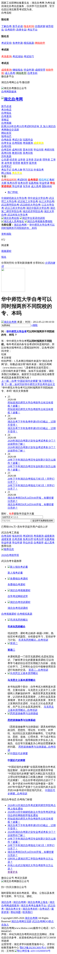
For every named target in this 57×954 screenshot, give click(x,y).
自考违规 (17, 539)
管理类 (16, 163)
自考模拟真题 (24, 614)
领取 (34, 325)
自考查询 (6, 116)
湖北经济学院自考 (33, 211)
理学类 (46, 159)
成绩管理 (40, 69)
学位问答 (39, 149)
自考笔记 (6, 166)
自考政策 (6, 139)
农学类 (8, 163)
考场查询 (6, 56)
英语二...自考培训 (38, 670)
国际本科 (47, 186)
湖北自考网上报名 (38, 902)
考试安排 (6, 43)
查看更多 (13, 872)
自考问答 (6, 146)
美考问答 (28, 153)
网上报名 (6, 173)
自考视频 (6, 123)
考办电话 (6, 109)
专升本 (26, 186)
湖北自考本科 (30, 908)
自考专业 (6, 143)
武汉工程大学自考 (15, 208)
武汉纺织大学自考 (30, 204)
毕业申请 (29, 69)
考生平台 (32, 29)
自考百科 (6, 149)
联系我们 (27, 912)
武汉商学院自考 (10, 204)
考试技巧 (29, 56)
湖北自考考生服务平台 (34, 905)
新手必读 (18, 26)
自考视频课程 (8, 614)
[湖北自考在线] (10, 218)
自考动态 (44, 908)
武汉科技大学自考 (17, 214)
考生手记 (6, 169)
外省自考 (39, 169)
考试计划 (17, 139)
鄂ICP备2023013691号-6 (33, 947)
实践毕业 (28, 139)
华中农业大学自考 (38, 198)
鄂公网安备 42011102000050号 (34, 951)
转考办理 (23, 183)
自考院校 (17, 143)
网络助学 (40, 43)
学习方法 (28, 169)
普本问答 (28, 149)
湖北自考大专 (13, 908)
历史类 (38, 159)
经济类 (13, 159)
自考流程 (6, 536)
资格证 (5, 119)
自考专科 (32, 73)
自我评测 (40, 26)
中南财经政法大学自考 (14, 198)
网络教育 (21, 73)
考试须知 (18, 56)
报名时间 (29, 26)
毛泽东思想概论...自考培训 (33, 640)
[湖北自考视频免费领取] (39, 221)
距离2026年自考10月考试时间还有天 (22, 126)
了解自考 (6, 26)
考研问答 (49, 149)
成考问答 (17, 149)
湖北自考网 (20, 224)
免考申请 (18, 43)
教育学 (24, 163)
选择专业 (21, 29)
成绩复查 (6, 539)
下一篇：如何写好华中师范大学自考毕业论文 (29, 384)
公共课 (5, 159)
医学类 (33, 163)
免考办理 (12, 183)
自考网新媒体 (8, 91)
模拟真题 (29, 43)
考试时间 (22, 179)
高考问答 (6, 153)
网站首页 (6, 133)
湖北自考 (6, 902)
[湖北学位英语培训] (32, 218)
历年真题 (6, 156)
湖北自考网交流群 (21, 921)
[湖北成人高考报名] (12, 221)
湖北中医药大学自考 (37, 208)
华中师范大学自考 (16, 331)
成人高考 (10, 73)
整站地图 (16, 912)
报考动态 (6, 136)
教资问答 (17, 153)
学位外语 (28, 542)
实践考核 (33, 183)
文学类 (30, 159)
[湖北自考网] (12, 99)
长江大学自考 (46, 201)
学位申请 (17, 186)
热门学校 (13, 192)
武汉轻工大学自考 (28, 201)
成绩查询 (6, 69)
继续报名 (18, 69)
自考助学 (10, 29)
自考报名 (6, 113)
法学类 (21, 159)
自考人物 (17, 169)
